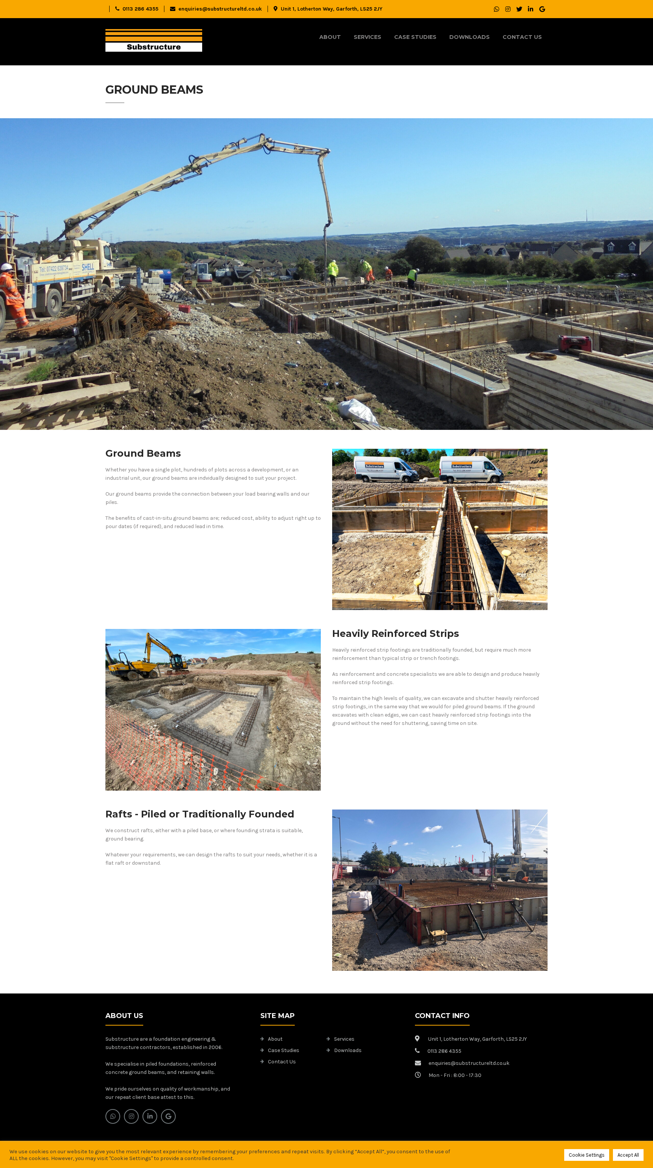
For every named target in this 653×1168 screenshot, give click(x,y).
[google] (542, 9)
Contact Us (522, 37)
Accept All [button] (628, 1155)
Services (367, 37)
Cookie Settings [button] (587, 1155)
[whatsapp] (496, 9)
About (330, 37)
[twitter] (519, 9)
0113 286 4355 (140, 9)
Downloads (469, 37)
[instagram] (508, 9)
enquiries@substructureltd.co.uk (220, 9)
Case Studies (415, 37)
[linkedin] (530, 9)
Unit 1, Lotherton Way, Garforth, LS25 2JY (331, 9)
